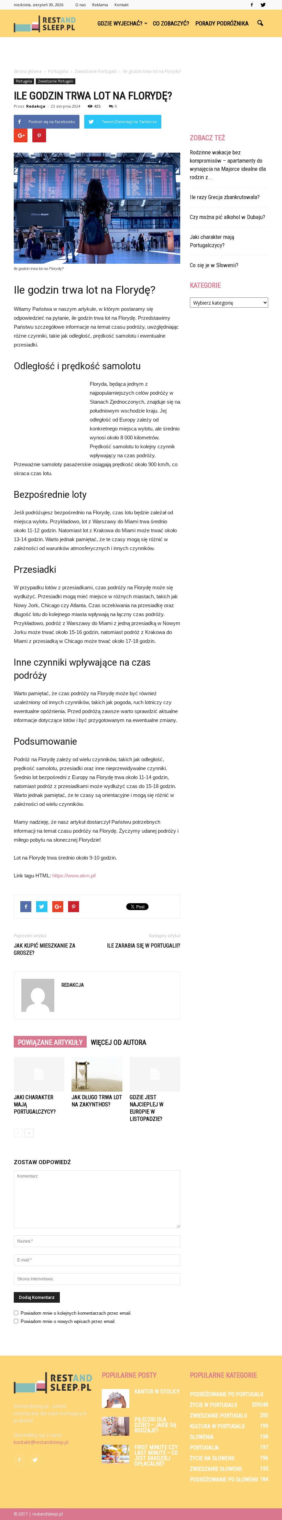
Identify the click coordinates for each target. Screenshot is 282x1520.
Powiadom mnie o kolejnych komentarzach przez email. (76, 1313)
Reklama (100, 4)
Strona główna (28, 71)
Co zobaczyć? (171, 23)
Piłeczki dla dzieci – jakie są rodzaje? (155, 1425)
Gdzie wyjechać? (120, 23)
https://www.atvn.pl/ (74, 875)
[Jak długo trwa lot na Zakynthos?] (97, 1074)
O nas (80, 4)
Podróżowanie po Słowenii (224, 1479)
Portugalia (24, 81)
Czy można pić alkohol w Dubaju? (227, 217)
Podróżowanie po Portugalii (226, 1394)
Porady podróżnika (222, 23)
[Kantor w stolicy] (115, 1398)
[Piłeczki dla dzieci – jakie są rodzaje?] (115, 1426)
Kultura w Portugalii (217, 1426)
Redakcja (35, 106)
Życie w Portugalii (213, 1405)
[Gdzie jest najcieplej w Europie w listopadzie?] (155, 1074)
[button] (260, 23)
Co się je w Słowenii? (214, 265)
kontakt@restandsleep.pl (41, 1442)
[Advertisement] (141, 52)
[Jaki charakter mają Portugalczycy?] (39, 1074)
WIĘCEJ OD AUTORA (118, 1042)
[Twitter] (263, 5)
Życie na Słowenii (212, 1458)
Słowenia (202, 1437)
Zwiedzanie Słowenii (216, 1469)
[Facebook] (252, 5)
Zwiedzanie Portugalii (55, 81)
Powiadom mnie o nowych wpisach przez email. (68, 1321)
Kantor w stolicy (157, 1391)
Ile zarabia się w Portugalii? (143, 945)
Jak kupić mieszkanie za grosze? (44, 949)
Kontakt (122, 4)
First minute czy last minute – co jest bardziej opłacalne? (156, 1455)
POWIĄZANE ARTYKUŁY (50, 1042)
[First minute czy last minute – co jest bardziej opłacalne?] (115, 1454)
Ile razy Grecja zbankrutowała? (225, 197)
